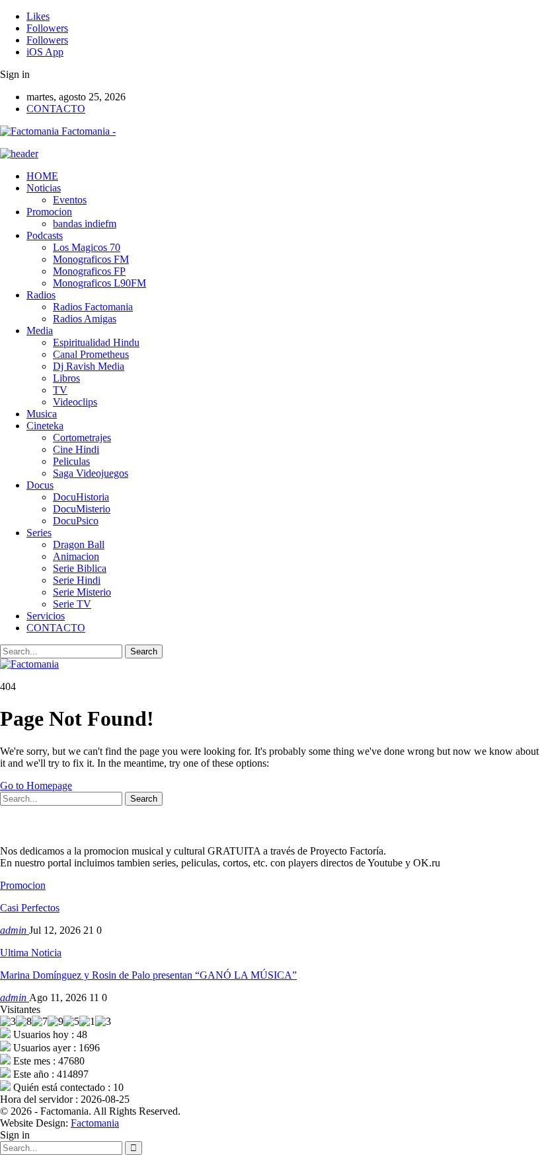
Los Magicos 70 (86, 247)
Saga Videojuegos (90, 473)
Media (39, 330)
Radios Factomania (93, 306)
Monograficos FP (89, 271)
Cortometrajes (82, 437)
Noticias (43, 187)
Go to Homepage (36, 785)
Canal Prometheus (91, 354)
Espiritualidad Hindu (96, 342)
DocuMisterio (81, 508)
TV (60, 390)
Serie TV (72, 604)
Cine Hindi (76, 449)
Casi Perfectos (29, 907)
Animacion (76, 556)
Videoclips (75, 401)
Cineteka (44, 425)
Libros (66, 378)
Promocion (49, 211)
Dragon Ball (78, 544)
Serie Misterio (82, 592)
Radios (41, 294)
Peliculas (71, 461)
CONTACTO (55, 108)
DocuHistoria (81, 497)
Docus (40, 485)
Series (39, 532)
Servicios (45, 615)
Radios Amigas (84, 318)
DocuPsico (75, 520)
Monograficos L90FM (99, 283)
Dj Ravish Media (88, 366)
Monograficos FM (91, 259)
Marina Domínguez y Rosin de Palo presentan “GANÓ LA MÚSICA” (148, 975)
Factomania (95, 1123)
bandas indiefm (84, 223)
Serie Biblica (79, 568)
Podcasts (44, 235)
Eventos (70, 199)
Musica (41, 413)
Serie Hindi (76, 580)
